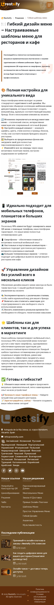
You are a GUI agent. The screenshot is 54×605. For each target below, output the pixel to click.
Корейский (33, 462)
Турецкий (6, 462)
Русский (36, 441)
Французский (8, 445)
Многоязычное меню (33, 493)
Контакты (6, 507)
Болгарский (35, 456)
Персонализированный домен (34, 487)
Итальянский (22, 448)
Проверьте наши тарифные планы (21, 395)
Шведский (24, 450)
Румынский (30, 453)
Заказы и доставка (32, 497)
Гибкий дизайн (30, 516)
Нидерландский (9, 450)
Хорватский (7, 456)
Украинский (7, 448)
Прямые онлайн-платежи (35, 502)
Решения (19, 18)
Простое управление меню (36, 511)
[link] (6, 18)
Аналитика (28, 520)
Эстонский (7, 459)
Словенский (21, 456)
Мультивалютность (32, 525)
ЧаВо (3, 502)
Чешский (18, 453)
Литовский (33, 459)
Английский (12, 441)
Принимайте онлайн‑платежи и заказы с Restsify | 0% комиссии (29, 542)
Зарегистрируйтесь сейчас (17, 400)
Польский (35, 448)
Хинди (16, 465)
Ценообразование (10, 493)
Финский (36, 450)
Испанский (25, 441)
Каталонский (19, 462)
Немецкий (21, 445)
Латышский (20, 459)
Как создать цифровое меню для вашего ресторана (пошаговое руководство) (30, 556)
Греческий (7, 453)
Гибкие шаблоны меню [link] (37, 18)
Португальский (36, 445)
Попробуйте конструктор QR (9, 487)
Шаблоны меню (30, 507)
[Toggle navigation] (49, 5)
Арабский (6, 465)
